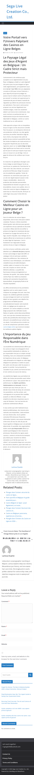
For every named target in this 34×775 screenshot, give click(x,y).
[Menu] (2, 23)
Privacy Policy (7, 758)
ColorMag (12, 771)
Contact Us (6, 754)
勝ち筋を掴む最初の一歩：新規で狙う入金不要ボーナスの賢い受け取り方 (16, 539)
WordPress (21, 771)
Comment (5, 601)
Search (30, 675)
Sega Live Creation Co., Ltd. (18, 11)
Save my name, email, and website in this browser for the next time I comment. (15, 657)
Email (3, 635)
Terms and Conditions (10, 763)
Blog (5, 33)
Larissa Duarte (19, 52)
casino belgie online (9, 327)
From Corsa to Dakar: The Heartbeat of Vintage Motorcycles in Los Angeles (17, 532)
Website (4, 644)
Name (4, 626)
